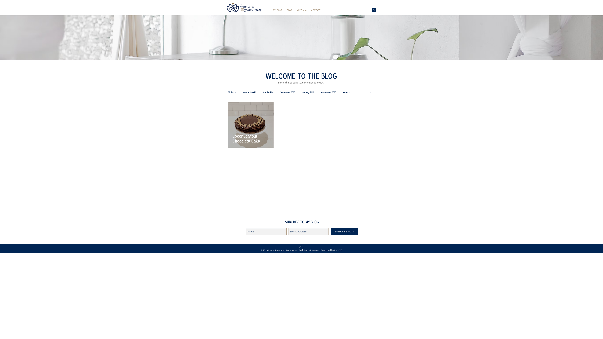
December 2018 (287, 92)
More (345, 92)
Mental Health (249, 92)
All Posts (232, 92)
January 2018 (308, 92)
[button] (371, 92)
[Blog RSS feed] (374, 10)
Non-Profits (268, 92)
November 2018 (328, 92)
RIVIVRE (338, 250)
